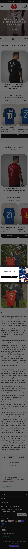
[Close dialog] (27, 267)
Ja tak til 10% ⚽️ (9, 276)
